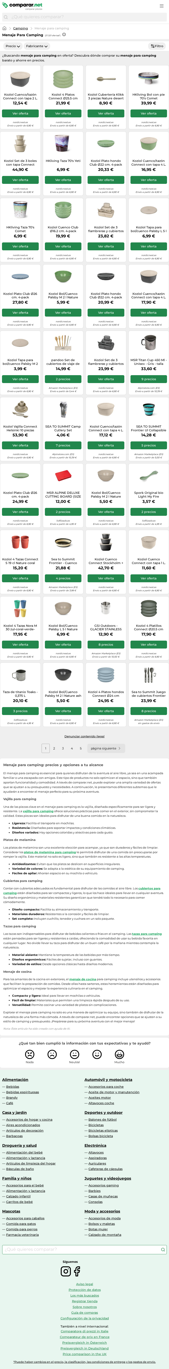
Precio (11, 46)
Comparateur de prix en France (85, 1337)
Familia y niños (16, 1178)
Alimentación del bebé (24, 1152)
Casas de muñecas (103, 1196)
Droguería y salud (19, 1145)
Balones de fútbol (102, 1120)
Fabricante (34, 46)
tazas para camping (147, 933)
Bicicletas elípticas (103, 1130)
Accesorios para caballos (25, 1218)
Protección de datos (85, 1290)
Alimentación (15, 1079)
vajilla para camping (38, 811)
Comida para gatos (21, 1224)
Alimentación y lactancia (25, 1158)
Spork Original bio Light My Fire (148, 494)
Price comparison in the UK (85, 1354)
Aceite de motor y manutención (114, 1092)
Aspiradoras (97, 1158)
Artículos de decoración (25, 1130)
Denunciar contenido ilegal (84, 736)
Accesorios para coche (106, 1087)
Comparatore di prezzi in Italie (84, 1331)
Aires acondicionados (23, 1125)
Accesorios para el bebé (25, 1185)
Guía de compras (84, 1313)
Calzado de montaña (104, 1235)
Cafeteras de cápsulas (105, 1169)
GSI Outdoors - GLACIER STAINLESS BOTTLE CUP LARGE (106, 627)
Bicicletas (96, 1125)
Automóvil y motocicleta (108, 1079)
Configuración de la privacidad (85, 1318)
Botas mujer (98, 1229)
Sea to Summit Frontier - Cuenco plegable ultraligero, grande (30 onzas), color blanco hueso (63, 561)
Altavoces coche (101, 1103)
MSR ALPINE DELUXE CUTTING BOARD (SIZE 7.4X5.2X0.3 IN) (63, 494)
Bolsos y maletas (101, 1224)
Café (9, 1103)
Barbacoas (14, 1136)
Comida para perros (21, 1229)
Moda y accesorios (102, 1211)
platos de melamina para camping (50, 852)
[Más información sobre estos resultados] (64, 34)
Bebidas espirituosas (22, 1092)
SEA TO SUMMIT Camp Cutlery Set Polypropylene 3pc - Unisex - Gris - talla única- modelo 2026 (63, 428)
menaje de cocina (82, 979)
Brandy (12, 1098)
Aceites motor (99, 1098)
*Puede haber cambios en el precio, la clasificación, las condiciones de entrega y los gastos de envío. (84, 1362)
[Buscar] (5, 17)
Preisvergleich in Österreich (84, 1343)
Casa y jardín (14, 1112)
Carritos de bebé (19, 1202)
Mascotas (11, 1211)
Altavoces (96, 1152)
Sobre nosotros (85, 1307)
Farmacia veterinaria (22, 1235)
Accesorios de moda (104, 1218)
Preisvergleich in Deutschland (85, 1348)
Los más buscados (84, 1295)
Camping (20, 28)
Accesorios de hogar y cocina (29, 1120)
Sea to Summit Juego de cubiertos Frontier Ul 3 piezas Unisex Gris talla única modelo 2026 (148, 694)
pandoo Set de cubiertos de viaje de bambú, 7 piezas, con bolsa (63, 362)
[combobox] (88, 17)
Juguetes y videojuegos (107, 1178)
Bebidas (12, 1087)
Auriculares (97, 1163)
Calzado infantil (18, 1196)
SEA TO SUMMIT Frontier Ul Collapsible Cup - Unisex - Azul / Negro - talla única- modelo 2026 (148, 428)
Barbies (94, 1191)
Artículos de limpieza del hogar (31, 1163)
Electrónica (95, 1145)
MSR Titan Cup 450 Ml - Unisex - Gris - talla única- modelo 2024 (148, 362)
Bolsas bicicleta (100, 1136)
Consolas (95, 1202)
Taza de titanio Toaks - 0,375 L (20, 694)
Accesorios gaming (103, 1185)
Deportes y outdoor (103, 1112)
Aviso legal (84, 1284)
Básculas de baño (20, 1169)
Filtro (159, 46)
